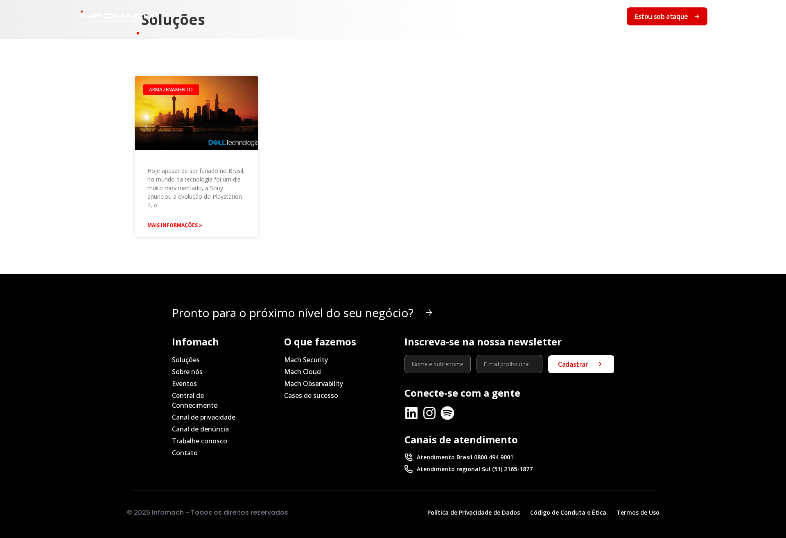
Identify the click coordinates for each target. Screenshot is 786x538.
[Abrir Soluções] (389, 16)
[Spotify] (447, 413)
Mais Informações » (174, 225)
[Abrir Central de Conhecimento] (564, 16)
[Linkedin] (411, 413)
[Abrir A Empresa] (440, 16)
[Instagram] (429, 413)
